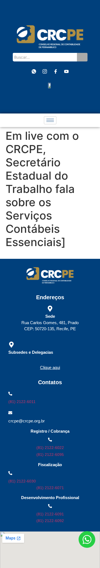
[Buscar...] (82, 57)
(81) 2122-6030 (22, 481)
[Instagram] (44, 71)
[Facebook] (55, 71)
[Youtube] (66, 71)
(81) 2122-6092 (50, 520)
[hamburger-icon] (50, 120)
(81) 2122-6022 (50, 447)
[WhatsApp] (34, 71)
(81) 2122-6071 (50, 488)
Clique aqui (50, 367)
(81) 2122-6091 (50, 514)
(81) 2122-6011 (22, 401)
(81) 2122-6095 (50, 454)
